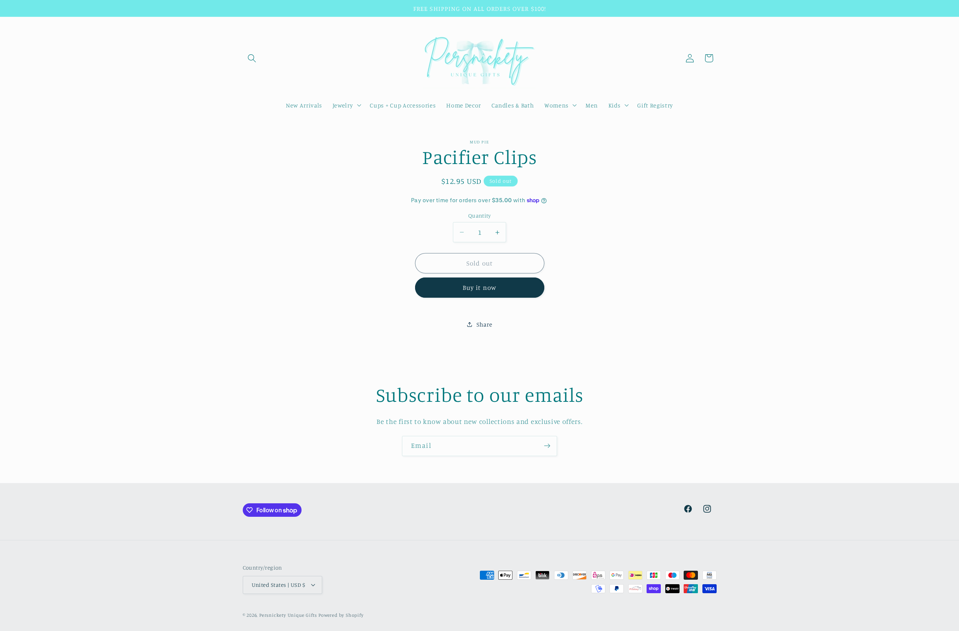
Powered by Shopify (341, 615)
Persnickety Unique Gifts (288, 615)
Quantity (479, 215)
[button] (252, 58)
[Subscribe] (547, 446)
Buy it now (480, 287)
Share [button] (484, 324)
